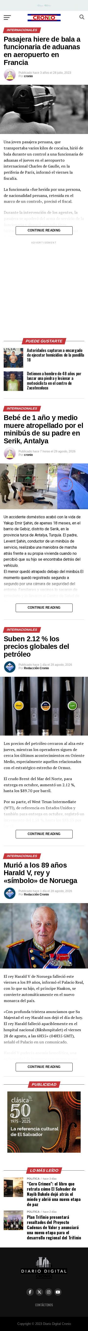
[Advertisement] (44, 289)
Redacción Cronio (36, 668)
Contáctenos (44, 1305)
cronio (28, 76)
